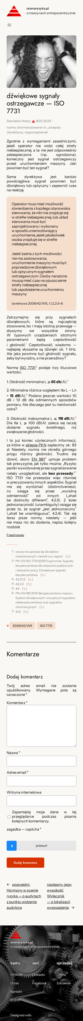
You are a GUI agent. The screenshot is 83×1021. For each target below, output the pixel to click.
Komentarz (17, 702)
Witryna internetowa (24, 792)
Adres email (18, 772)
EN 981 (38, 459)
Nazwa (13, 752)
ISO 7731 (27, 367)
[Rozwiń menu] (9, 25)
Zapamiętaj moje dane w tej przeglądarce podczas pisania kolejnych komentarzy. (44, 816)
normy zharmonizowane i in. (27, 127)
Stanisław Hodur (19, 121)
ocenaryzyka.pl (38, 8)
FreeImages (15, 535)
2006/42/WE (22, 626)
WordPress (40, 1015)
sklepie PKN (36, 445)
